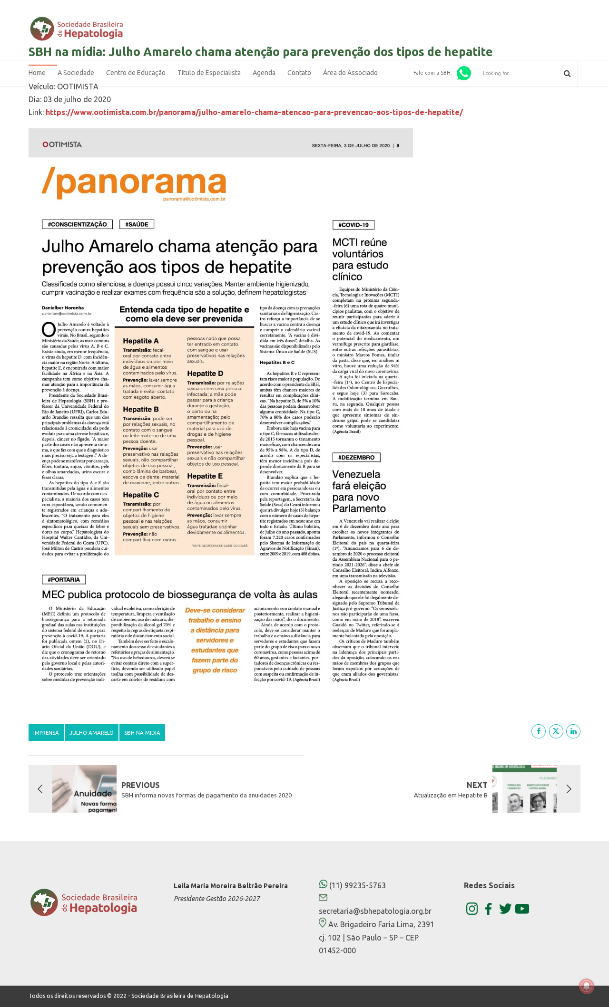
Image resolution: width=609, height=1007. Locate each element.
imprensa (46, 732)
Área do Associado (350, 73)
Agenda (264, 73)
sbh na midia (142, 732)
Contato (299, 73)
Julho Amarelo (91, 732)
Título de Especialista (209, 73)
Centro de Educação (136, 73)
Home (37, 73)
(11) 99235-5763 (356, 885)
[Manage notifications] (586, 986)
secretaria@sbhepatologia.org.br (375, 911)
